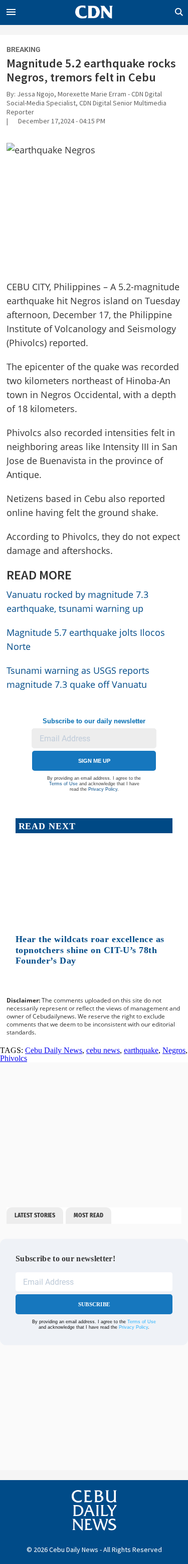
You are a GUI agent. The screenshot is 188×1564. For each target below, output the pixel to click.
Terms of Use (63, 783)
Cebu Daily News (53, 1050)
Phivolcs (13, 1058)
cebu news (103, 1050)
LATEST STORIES (35, 1215)
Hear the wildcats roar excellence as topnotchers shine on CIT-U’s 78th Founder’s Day (90, 950)
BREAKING (24, 49)
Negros (173, 1050)
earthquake (141, 1050)
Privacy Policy (102, 789)
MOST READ (88, 1215)
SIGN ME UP (94, 761)
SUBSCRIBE (94, 1304)
